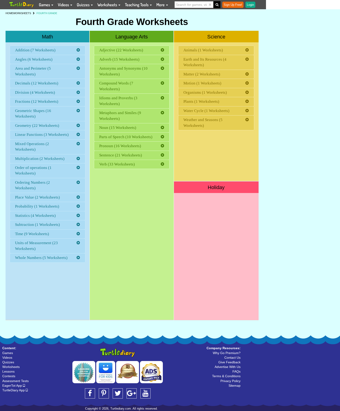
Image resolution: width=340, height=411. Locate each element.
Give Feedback (229, 362)
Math (47, 37)
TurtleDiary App (14, 390)
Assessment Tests (15, 381)
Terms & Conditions (226, 376)
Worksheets (107, 4)
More (161, 4)
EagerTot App (12, 385)
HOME (9, 13)
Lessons (8, 371)
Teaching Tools (137, 4)
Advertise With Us (228, 367)
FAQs (236, 371)
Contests (8, 376)
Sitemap (235, 385)
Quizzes (83, 4)
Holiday (216, 187)
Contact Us (232, 357)
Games (45, 4)
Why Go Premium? (227, 353)
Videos (64, 4)
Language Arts (131, 37)
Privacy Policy (230, 381)
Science (216, 37)
